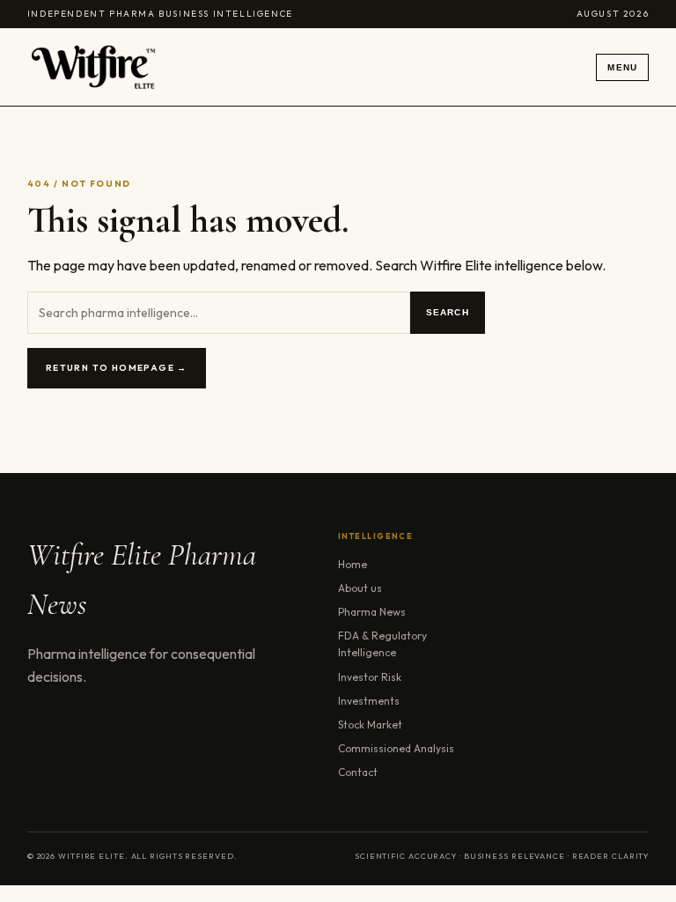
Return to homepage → (116, 367)
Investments (369, 700)
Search (447, 312)
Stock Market (370, 724)
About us (360, 588)
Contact (358, 772)
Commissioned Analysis (396, 748)
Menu (622, 67)
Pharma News (372, 611)
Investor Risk (369, 677)
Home (352, 564)
